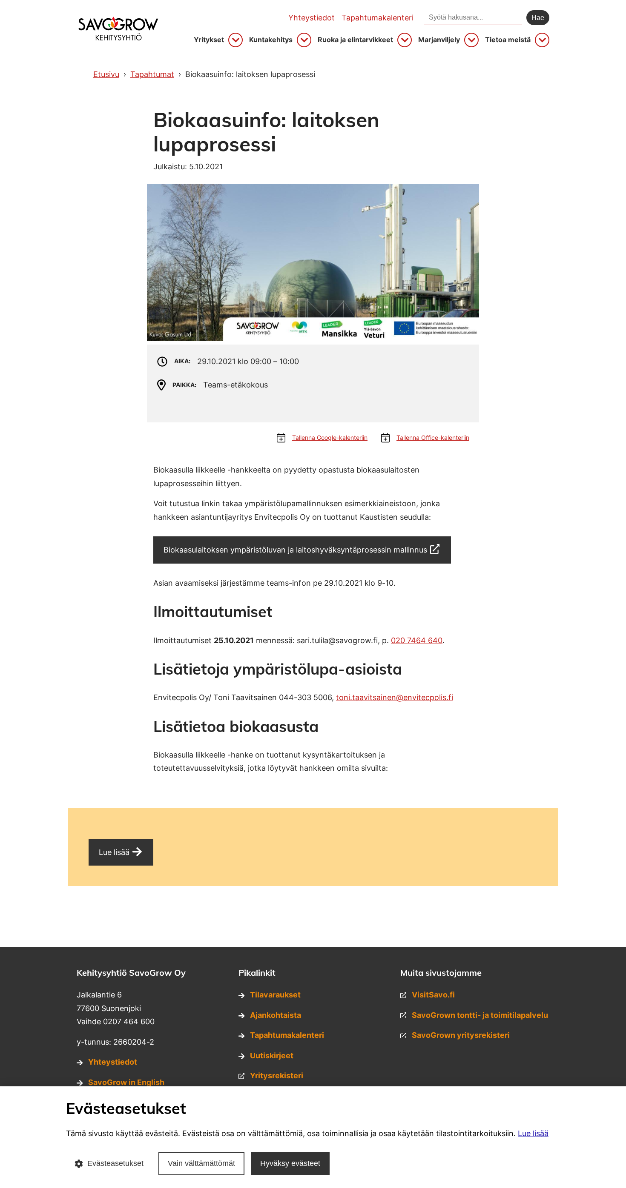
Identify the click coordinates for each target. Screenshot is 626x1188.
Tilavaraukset (275, 994)
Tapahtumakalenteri (378, 17)
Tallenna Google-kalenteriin (330, 437)
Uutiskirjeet (271, 1055)
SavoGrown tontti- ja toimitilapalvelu (480, 1015)
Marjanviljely (439, 40)
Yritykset (209, 40)
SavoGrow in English (126, 1082)
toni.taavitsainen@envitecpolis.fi (394, 697)
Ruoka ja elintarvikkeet (355, 40)
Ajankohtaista (275, 1015)
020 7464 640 (416, 640)
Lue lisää (114, 852)
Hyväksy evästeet (290, 1163)
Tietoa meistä (508, 40)
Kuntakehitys (271, 40)
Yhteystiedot (311, 17)
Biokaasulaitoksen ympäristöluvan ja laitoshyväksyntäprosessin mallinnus (295, 549)
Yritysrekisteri (276, 1075)
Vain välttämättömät (201, 1163)
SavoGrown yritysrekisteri (461, 1035)
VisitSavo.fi (433, 994)
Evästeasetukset (115, 1163)
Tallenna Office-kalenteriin (432, 437)
